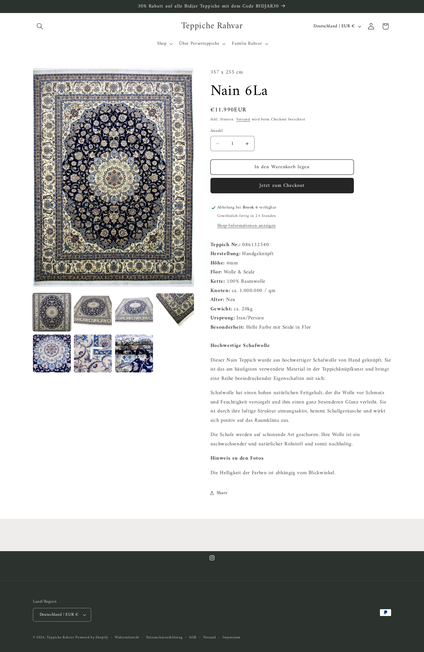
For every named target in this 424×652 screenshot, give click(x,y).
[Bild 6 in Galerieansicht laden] (93, 353)
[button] (40, 26)
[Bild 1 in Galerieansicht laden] (52, 312)
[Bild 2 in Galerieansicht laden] (93, 312)
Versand (243, 119)
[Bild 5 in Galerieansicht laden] (52, 353)
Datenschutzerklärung (164, 638)
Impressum (232, 638)
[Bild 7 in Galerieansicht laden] (134, 353)
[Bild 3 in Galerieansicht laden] (134, 312)
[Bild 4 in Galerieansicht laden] (175, 312)
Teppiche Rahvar (60, 637)
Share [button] (222, 493)
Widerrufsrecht (127, 638)
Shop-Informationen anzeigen (246, 226)
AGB (192, 638)
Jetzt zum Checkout (281, 185)
